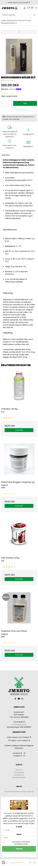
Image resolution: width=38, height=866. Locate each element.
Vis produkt (19, 430)
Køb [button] (25, 103)
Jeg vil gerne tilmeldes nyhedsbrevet (21, 843)
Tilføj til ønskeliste (19, 109)
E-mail (19, 826)
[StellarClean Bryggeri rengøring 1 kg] (19, 461)
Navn (19, 834)
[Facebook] (15, 699)
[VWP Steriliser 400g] (19, 537)
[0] (28, 8)
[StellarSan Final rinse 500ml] (19, 610)
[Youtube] (19, 699)
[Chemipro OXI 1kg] (19, 388)
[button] (19, 32)
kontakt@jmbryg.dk (19, 724)
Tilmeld (19, 849)
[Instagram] (22, 699)
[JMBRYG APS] (9, 8)
